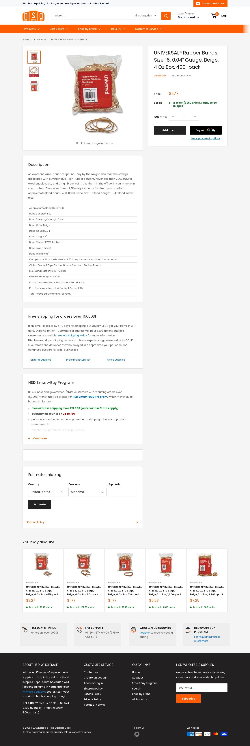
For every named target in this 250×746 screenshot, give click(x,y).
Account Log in (93, 683)
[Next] (227, 580)
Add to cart (170, 130)
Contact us (91, 672)
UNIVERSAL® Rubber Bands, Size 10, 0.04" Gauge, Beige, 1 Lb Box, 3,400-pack (207, 590)
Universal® (160, 75)
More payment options (205, 138)
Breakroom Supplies (78, 359)
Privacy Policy (92, 699)
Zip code (114, 484)
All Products (139, 699)
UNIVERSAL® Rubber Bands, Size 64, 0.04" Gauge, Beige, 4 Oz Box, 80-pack (84, 590)
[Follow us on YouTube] (136, 734)
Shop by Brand (141, 694)
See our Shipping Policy (72, 335)
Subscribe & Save (213, 3)
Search (136, 688)
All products (39, 39)
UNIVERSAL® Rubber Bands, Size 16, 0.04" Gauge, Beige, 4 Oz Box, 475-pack (43, 590)
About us (137, 677)
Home (26, 39)
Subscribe (188, 698)
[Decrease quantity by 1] (173, 116)
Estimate (40, 504)
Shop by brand (87, 29)
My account (187, 17)
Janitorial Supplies (40, 359)
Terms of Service (95, 705)
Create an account (96, 677)
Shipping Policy (93, 688)
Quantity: (160, 116)
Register (145, 632)
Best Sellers (57, 29)
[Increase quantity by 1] (195, 116)
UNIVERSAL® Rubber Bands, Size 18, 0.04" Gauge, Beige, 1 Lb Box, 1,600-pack (166, 590)
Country (33, 484)
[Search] (166, 16)
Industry (116, 29)
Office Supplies (116, 359)
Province (74, 484)
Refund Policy (35, 522)
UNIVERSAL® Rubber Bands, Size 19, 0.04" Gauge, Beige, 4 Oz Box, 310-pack (125, 590)
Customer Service (146, 29)
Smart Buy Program (144, 683)
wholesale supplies (34, 692)
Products (30, 29)
